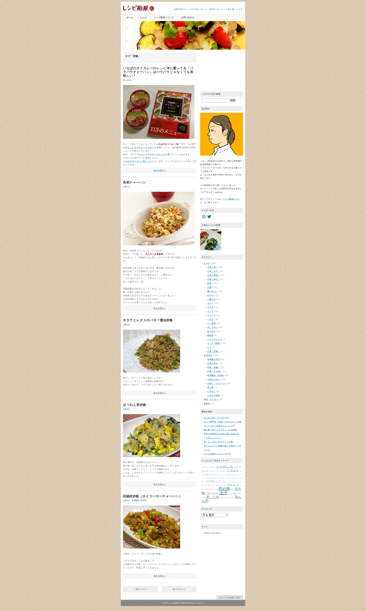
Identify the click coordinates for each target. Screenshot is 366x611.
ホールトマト (209, 485)
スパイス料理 (213, 343)
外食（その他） (214, 371)
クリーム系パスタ (228, 474)
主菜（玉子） (213, 271)
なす (236, 467)
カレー (210, 303)
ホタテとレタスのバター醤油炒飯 (148, 320)
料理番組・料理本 (139, 500)
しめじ (212, 467)
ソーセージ (211, 478)
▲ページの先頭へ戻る (229, 597)
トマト (221, 478)
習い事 (210, 387)
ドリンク (211, 315)
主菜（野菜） (213, 275)
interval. (219, 192)
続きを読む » (160, 170)
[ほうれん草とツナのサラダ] (210, 239)
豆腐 (235, 493)
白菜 (230, 493)
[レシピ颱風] (138, 10)
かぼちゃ (205, 467)
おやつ (210, 295)
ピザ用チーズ (213, 481)
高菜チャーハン (134, 182)
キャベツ (216, 474)
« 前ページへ (140, 589)
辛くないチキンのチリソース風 (218, 442)
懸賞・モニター (211, 399)
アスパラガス (220, 471)
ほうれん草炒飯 (134, 405)
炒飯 (232, 489)
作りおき (211, 331)
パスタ (210, 319)
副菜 (209, 283)
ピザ (209, 347)
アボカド (233, 470)
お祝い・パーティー (216, 383)
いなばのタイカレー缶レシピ (137, 161)
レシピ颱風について (164, 17)
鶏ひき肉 (223, 497)
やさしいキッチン (212, 533)
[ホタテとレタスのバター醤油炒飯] (151, 371)
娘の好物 (214, 489)
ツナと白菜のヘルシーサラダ (217, 454)
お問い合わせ (187, 17)
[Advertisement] (221, 70)
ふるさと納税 (213, 395)
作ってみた (127, 80)
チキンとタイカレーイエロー (139, 147)
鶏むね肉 (230, 497)
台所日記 (208, 355)
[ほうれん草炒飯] (151, 455)
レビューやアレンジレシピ (152, 154)
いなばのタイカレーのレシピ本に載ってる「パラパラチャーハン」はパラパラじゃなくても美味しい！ (158, 72)
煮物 (208, 493)
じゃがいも (224, 466)
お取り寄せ (212, 363)
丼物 (229, 485)
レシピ (143, 17)
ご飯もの (126, 186)
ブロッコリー (228, 481)
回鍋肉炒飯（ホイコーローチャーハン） (152, 496)
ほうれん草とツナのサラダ (216, 418)
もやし (212, 471)
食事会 (207, 403)
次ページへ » (179, 589)
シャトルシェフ (214, 339)
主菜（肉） (212, 267)
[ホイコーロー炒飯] (151, 546)
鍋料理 (210, 335)
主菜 (209, 287)
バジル (228, 478)
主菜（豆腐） (213, 351)
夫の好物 (207, 489)
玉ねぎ (215, 493)
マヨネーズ (221, 485)
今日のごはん (213, 379)
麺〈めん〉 (212, 291)
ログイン (200, 603)
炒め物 (224, 489)
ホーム (130, 17)
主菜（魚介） (213, 279)
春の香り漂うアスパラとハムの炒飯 (220, 430)
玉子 (223, 492)
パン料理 (211, 323)
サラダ (210, 307)
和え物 (236, 485)
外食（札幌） (213, 367)
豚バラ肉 (212, 497)
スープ (210, 311)
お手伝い (211, 391)
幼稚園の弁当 (213, 359)
